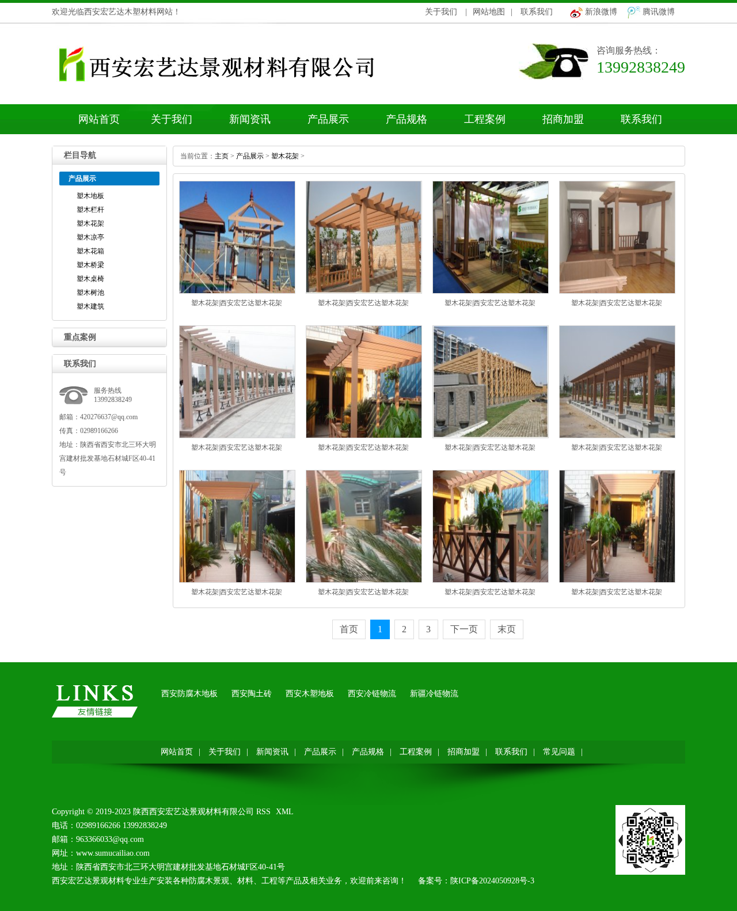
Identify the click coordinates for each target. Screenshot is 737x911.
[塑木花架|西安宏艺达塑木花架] (237, 291)
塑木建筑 (90, 306)
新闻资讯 (250, 119)
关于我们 (441, 11)
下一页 (464, 629)
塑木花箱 (90, 251)
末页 (506, 629)
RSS (263, 811)
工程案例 (485, 119)
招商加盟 (563, 119)
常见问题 (559, 751)
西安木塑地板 (310, 693)
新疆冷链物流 (434, 693)
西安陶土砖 (251, 693)
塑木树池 (90, 293)
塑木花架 (90, 223)
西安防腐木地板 (189, 693)
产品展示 (328, 119)
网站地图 (489, 11)
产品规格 (406, 119)
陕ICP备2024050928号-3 (492, 880)
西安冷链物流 (372, 693)
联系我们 (537, 11)
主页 (222, 156)
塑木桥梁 (90, 265)
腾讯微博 (659, 11)
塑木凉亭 (90, 237)
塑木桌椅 (90, 279)
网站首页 (99, 119)
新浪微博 (601, 11)
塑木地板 (90, 196)
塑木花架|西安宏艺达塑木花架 (236, 303)
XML (285, 811)
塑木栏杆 (90, 210)
